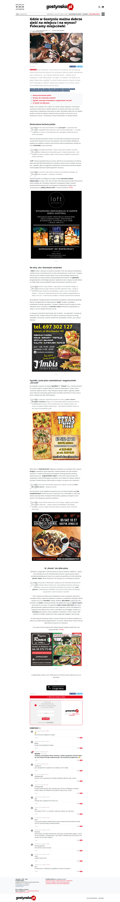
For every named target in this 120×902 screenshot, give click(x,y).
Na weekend (33, 69)
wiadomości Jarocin (61, 880)
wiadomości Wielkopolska (63, 883)
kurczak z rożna (58, 89)
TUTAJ (70, 187)
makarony (72, 89)
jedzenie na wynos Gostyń (56, 90)
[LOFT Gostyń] (56, 224)
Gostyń (31, 89)
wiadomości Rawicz (64, 882)
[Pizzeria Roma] (56, 649)
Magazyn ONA (55, 882)
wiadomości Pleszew (51, 883)
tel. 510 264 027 (19, 892)
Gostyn (36, 89)
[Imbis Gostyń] (56, 347)
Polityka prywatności (92, 898)
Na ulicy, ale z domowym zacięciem (44, 98)
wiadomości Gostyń (50, 880)
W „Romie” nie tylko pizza (41, 103)
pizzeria (41, 89)
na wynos (52, 89)
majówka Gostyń (45, 90)
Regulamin (101, 898)
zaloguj (45, 719)
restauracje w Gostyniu (35, 90)
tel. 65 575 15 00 (19, 886)
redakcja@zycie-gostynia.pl (22, 885)
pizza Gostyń (66, 90)
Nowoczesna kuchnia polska (42, 95)
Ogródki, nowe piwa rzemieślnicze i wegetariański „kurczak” (52, 100)
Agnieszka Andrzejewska (37, 31)
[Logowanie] (103, 7)
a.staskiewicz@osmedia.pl (32, 891)
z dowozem (66, 89)
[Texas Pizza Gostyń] (56, 436)
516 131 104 (26, 892)
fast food (46, 89)
